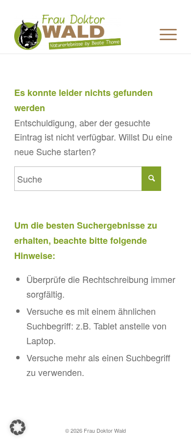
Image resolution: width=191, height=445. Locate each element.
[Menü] (163, 33)
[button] (17, 427)
